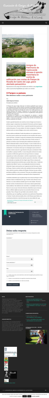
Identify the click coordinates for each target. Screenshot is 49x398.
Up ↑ (46, 390)
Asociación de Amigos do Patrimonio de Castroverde (24, 7)
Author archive (9, 216)
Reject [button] (29, 396)
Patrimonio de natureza (37, 216)
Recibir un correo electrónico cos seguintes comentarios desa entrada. (22, 278)
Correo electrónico (10, 262)
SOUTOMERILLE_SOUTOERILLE (34, 317)
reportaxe (39, 86)
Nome (8, 256)
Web (7, 268)
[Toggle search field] (46, 23)
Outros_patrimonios (36, 215)
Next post (34, 222)
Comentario (9, 237)
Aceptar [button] (24, 396)
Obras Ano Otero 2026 (9, 383)
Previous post (35, 220)
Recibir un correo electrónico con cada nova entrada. (18, 280)
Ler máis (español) (35, 396)
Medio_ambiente (35, 214)
